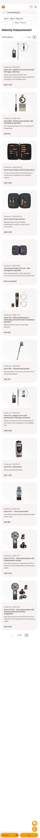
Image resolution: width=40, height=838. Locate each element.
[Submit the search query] (3, 12)
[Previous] (23, 37)
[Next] (34, 37)
